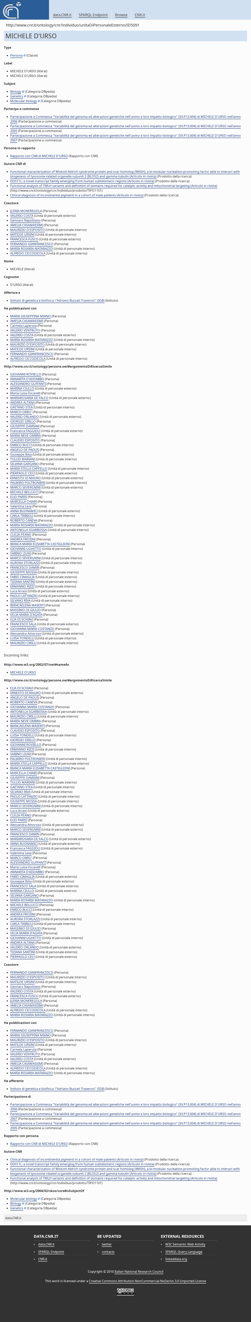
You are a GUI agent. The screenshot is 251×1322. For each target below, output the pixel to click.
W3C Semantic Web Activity (185, 1244)
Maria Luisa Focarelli (25, 393)
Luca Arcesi (18, 591)
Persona (16, 55)
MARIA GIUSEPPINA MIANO (30, 316)
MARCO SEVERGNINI (25, 487)
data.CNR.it (62, 14)
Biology (15, 91)
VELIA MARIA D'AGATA (26, 614)
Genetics (16, 96)
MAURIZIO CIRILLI (23, 643)
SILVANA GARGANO (24, 464)
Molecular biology (23, 101)
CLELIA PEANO (20, 534)
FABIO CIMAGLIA (22, 577)
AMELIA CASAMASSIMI (26, 225)
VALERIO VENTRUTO (25, 330)
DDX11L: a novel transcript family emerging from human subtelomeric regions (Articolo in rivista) (82, 181)
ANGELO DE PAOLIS (24, 450)
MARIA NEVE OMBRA (25, 435)
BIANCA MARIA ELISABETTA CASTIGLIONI (40, 544)
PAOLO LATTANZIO (24, 596)
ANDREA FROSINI (22, 539)
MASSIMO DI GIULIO (25, 610)
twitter (107, 1244)
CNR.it (140, 14)
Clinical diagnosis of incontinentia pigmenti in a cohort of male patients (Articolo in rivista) (77, 195)
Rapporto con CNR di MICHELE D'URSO (39, 156)
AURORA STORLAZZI (25, 563)
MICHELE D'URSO (23, 672)
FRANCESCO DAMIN (24, 567)
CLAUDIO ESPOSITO (25, 440)
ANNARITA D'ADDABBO (27, 379)
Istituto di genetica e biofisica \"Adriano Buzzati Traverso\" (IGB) (57, 300)
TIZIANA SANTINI (22, 582)
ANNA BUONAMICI (24, 511)
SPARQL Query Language (183, 1252)
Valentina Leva (21, 506)
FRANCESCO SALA (23, 624)
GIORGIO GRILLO (23, 421)
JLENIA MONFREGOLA (26, 211)
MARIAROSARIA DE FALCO (29, 398)
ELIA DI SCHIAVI (21, 619)
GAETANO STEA (21, 407)
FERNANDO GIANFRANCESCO (31, 244)
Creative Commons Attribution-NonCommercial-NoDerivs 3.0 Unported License (147, 1281)
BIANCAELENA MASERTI (27, 605)
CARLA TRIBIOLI (21, 516)
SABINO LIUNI (20, 553)
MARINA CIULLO (22, 388)
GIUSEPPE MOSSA (23, 572)
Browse (121, 14)
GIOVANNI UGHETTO (25, 549)
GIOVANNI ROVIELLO (25, 374)
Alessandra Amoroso (25, 633)
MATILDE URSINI (22, 234)
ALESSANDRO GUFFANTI (28, 384)
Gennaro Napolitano (25, 220)
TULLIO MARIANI (22, 459)
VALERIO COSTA (21, 215)
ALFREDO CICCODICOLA (27, 253)
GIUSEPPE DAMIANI (24, 426)
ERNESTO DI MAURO (25, 478)
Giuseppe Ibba (21, 454)
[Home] (24, 10)
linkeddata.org (176, 1259)
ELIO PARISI (18, 497)
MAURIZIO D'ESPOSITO (27, 230)
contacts (108, 1252)
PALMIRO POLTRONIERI (27, 483)
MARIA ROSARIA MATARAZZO (31, 248)
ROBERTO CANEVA (23, 520)
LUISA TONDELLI (22, 638)
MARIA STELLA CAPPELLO (28, 468)
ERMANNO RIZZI (22, 586)
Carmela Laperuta (23, 325)
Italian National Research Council (139, 1271)
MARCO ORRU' (21, 412)
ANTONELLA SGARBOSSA (28, 530)
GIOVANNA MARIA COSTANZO (32, 629)
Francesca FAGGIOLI (25, 431)
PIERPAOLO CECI (22, 473)
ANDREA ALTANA (22, 402)
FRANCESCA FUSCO (24, 239)
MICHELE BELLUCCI (24, 492)
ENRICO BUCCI (21, 445)
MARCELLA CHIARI (23, 501)
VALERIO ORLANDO (24, 417)
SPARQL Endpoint (93, 14)
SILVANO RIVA (20, 600)
